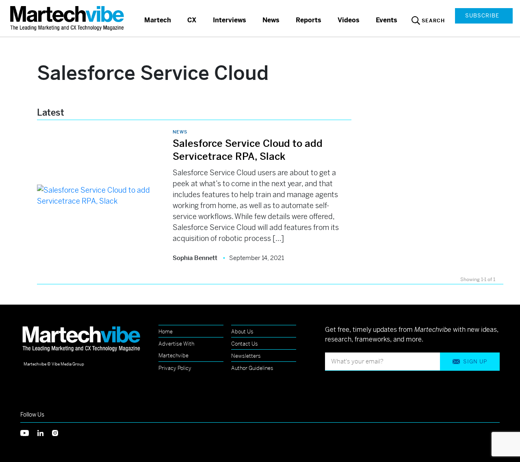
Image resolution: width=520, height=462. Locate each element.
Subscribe (482, 15)
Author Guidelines (252, 368)
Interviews (229, 20)
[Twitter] (28, 432)
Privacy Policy (174, 368)
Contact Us (244, 343)
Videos (349, 20)
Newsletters (246, 355)
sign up (475, 361)
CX (192, 20)
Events (386, 20)
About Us (242, 331)
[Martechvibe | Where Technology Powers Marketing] (68, 18)
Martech (157, 20)
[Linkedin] (44, 432)
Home (165, 331)
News (271, 20)
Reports (308, 20)
